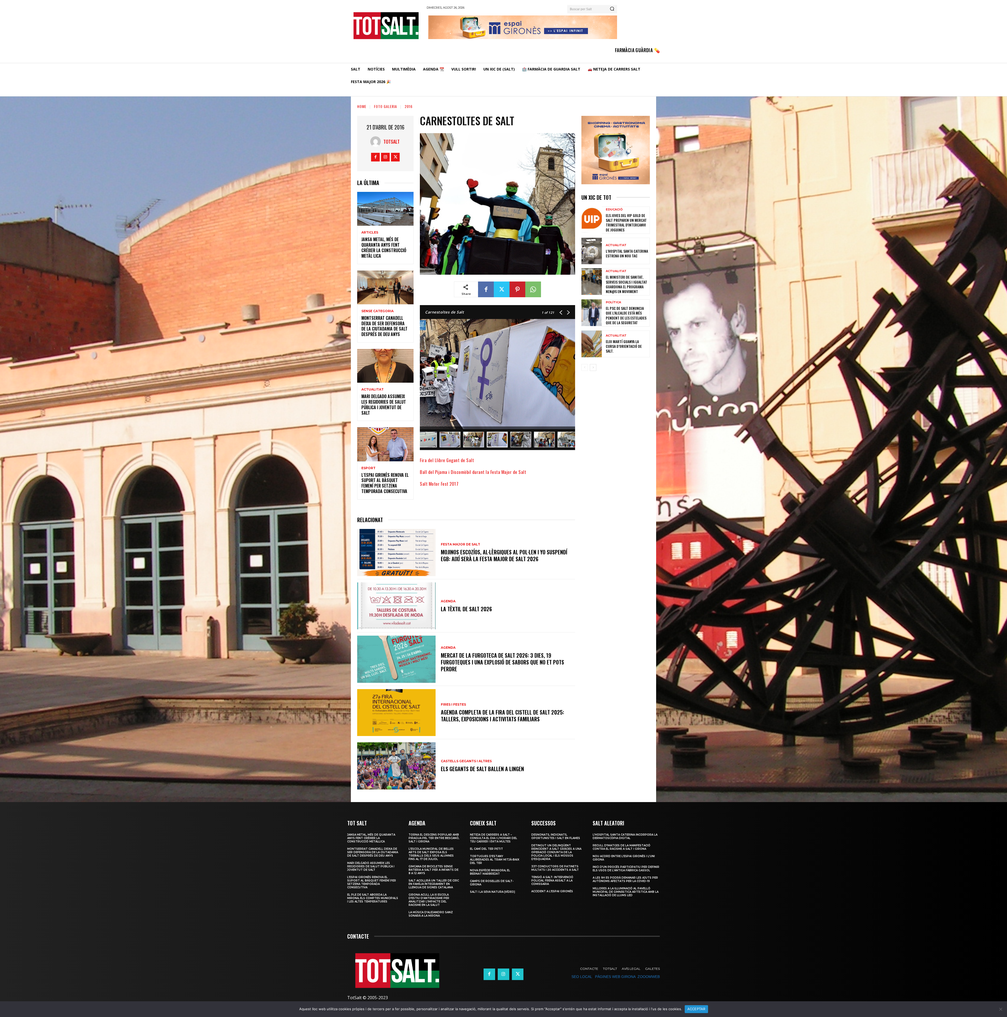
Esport (368, 468)
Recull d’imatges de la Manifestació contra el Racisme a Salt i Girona (621, 847)
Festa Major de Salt (460, 544)
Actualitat (372, 389)
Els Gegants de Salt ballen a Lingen (482, 769)
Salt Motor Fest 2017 (439, 483)
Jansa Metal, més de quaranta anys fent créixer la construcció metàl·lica (383, 247)
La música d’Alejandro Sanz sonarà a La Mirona (431, 914)
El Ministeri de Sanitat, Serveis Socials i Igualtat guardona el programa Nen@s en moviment (626, 284)
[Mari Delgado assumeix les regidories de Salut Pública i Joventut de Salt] (385, 366)
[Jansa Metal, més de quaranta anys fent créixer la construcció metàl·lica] (385, 209)
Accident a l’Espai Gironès (552, 891)
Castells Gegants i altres (466, 761)
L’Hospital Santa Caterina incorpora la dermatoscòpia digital (625, 836)
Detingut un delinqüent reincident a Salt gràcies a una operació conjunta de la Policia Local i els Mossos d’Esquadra (556, 852)
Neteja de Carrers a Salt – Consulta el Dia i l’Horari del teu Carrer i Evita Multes (493, 838)
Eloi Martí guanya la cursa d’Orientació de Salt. (624, 346)
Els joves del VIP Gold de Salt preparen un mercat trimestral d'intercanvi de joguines (626, 222)
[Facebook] (375, 157)
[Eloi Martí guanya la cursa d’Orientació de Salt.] (591, 344)
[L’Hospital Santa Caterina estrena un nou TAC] (591, 251)
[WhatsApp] (533, 289)
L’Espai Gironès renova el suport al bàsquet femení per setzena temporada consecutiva (385, 483)
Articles (369, 232)
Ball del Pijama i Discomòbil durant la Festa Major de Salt (473, 472)
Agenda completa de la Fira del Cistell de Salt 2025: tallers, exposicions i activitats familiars (502, 715)
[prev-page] (584, 367)
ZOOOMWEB (649, 977)
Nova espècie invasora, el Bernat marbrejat (490, 872)
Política (613, 302)
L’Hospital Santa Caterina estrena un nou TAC (627, 253)
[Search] (612, 9)
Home (361, 106)
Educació (614, 209)
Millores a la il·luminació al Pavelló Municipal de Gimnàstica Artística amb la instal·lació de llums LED (625, 892)
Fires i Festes (453, 704)
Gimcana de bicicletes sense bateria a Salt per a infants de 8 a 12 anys (433, 870)
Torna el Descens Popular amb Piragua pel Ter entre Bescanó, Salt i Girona (434, 838)
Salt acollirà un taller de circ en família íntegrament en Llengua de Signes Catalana (434, 884)
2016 (409, 106)
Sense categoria (377, 311)
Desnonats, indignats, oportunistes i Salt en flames (555, 836)
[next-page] (593, 367)
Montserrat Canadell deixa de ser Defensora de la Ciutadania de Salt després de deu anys (384, 326)
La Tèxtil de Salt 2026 (466, 609)
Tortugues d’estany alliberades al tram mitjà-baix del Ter (494, 859)
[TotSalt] (376, 141)
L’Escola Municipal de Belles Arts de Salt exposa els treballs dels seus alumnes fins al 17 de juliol (431, 854)
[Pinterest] (517, 289)
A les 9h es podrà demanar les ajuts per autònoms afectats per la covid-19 (625, 879)
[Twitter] (395, 157)
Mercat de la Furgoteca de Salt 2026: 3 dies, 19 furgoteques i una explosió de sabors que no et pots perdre (502, 662)
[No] (1000, 1009)
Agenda (448, 601)
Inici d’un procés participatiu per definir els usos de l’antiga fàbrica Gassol (626, 868)
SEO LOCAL (581, 977)
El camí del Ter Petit (486, 849)
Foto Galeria (385, 106)
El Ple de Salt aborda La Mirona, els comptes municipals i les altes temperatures (372, 898)
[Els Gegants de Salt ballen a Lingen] (396, 765)
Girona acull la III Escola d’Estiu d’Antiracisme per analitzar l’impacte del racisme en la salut (429, 900)
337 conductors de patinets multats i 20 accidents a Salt (555, 868)
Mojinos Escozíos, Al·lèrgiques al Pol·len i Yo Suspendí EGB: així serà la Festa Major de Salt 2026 (504, 555)
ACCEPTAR (696, 1009)
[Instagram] (385, 157)
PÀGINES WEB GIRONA (615, 977)
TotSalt (391, 141)
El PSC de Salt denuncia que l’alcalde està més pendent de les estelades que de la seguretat (626, 315)
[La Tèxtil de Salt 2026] (396, 605)
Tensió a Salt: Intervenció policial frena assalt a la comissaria (552, 880)
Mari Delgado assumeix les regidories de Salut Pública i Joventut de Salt (383, 404)
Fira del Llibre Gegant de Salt (447, 460)
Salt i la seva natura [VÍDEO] (492, 892)
